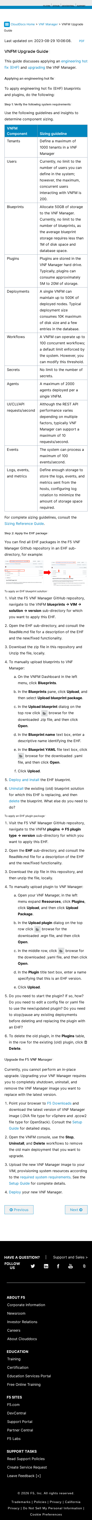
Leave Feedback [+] (24, 1475)
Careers (13, 1330)
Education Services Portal (29, 1376)
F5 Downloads (59, 1103)
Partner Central (20, 1430)
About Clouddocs (22, 1339)
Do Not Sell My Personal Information (52, 1508)
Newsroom (16, 1313)
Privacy (56, 1502)
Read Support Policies (26, 1458)
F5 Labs (14, 1438)
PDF (82, 41)
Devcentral (68, 6)
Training (14, 1359)
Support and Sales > (70, 1257)
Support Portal (19, 1421)
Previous (20, 1209)
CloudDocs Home (23, 24)
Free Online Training (24, 1384)
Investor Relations (22, 1322)
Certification (17, 1367)
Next (74, 1209)
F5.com (46, 6)
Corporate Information (26, 1305)
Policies (40, 1502)
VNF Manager (49, 24)
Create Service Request (27, 1467)
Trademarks (21, 1502)
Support (81, 6)
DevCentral (16, 1413)
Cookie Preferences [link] (46, 1514)
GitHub (56, 6)
